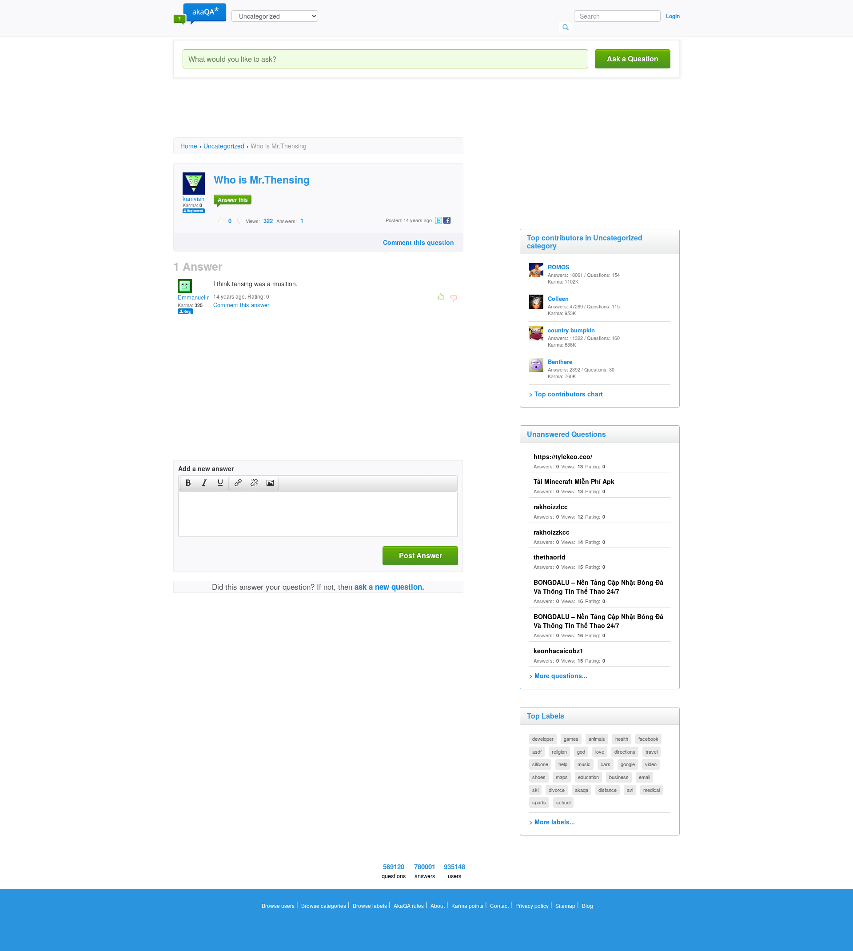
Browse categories (323, 905)
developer (543, 738)
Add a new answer (206, 468)
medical (651, 789)
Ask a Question (632, 58)
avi (630, 789)
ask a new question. (389, 586)
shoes (539, 776)
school (563, 802)
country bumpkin (571, 330)
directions (624, 751)
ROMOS (559, 267)
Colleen (558, 298)
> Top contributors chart (566, 393)
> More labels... (552, 821)
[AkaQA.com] (200, 13)
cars (605, 763)
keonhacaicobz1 (558, 650)
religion (559, 751)
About (437, 905)
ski (535, 789)
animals (597, 738)
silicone (540, 763)
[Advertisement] (335, 116)
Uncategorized (223, 145)
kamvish (193, 198)
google (628, 763)
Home (188, 145)
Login (673, 16)
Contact (499, 905)
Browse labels (370, 905)
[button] (188, 483)
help (562, 763)
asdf (537, 751)
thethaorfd (550, 556)
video (651, 763)
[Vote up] (221, 220)
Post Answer (420, 555)
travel (652, 751)
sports (539, 802)
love (599, 751)
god (581, 751)
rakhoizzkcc (552, 531)
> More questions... (558, 675)
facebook (648, 738)
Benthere (560, 361)
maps (562, 776)
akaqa (581, 789)
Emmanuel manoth (202, 297)
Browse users (278, 905)
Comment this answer (241, 304)
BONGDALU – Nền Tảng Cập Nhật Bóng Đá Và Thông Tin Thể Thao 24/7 (598, 586)
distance (607, 789)
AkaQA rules (409, 905)
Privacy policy (532, 905)
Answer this (233, 200)
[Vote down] (239, 220)
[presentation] (188, 483)
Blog (587, 905)
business (619, 776)
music (584, 763)
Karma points (467, 905)
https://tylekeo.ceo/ (563, 456)
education (588, 776)
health (621, 738)
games (571, 738)
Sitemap (565, 905)
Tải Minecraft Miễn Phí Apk (574, 481)
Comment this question (418, 242)
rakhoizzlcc (551, 506)
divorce (557, 789)
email (644, 776)
